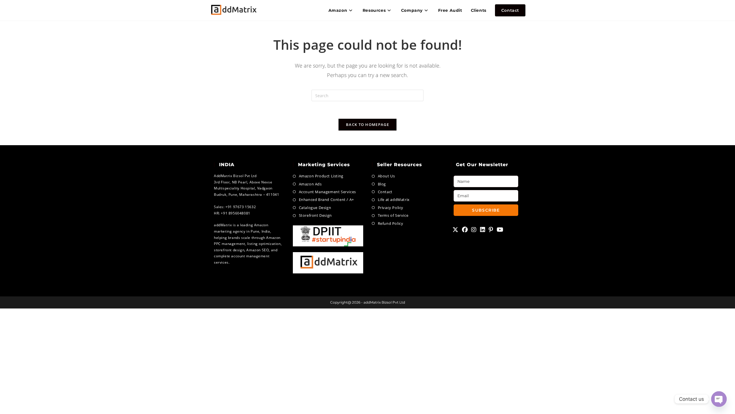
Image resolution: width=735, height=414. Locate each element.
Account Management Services (327, 191)
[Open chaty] (719, 399)
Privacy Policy (390, 207)
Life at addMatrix (394, 199)
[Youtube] (500, 230)
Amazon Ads (310, 184)
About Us (386, 176)
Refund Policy (390, 223)
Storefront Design (315, 215)
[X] (455, 230)
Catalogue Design (315, 207)
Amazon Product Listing (321, 176)
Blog (382, 184)
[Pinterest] (491, 230)
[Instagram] (474, 230)
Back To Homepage (367, 124)
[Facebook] (465, 230)
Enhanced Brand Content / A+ (326, 199)
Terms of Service (393, 215)
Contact (385, 191)
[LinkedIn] (483, 230)
